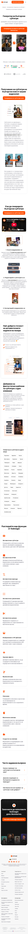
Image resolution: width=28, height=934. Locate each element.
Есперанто (20, 483)
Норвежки (19, 469)
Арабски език (7, 497)
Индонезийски (7, 504)
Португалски (16, 504)
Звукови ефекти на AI (19, 892)
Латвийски (20, 476)
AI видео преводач (19, 894)
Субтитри (17, 904)
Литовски (13, 476)
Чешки (11, 487)
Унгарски (13, 480)
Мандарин (20, 473)
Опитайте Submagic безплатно (14, 819)
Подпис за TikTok (4, 911)
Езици (2, 888)
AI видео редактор (19, 879)
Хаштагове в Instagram (5, 921)
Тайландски (6, 462)
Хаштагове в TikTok (5, 909)
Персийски (6, 455)
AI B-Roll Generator (18, 888)
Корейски (6, 480)
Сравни (16, 902)
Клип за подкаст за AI (19, 883)
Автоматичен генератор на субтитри (15, 7)
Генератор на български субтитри (14, 9)
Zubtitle (16, 908)
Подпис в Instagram (5, 916)
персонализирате (13, 280)
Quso (16, 910)
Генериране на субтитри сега (14, 98)
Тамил (13, 462)
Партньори (3, 886)
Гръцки (5, 483)
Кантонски (14, 490)
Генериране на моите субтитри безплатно (14, 29)
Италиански (15, 497)
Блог (2, 873)
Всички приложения (19, 900)
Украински (14, 459)
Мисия (2, 875)
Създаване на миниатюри (6, 900)
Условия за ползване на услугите (4, 928)
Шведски (20, 462)
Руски (20, 466)
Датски (6, 487)
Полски (13, 469)
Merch (2, 884)
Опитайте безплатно (18, 2)
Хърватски (18, 487)
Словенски (6, 466)
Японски (6, 508)
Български (6, 494)
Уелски (20, 455)
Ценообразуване (4, 877)
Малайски (6, 476)
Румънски (6, 469)
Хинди (19, 480)
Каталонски (6, 490)
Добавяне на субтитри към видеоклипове (20, 877)
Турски (21, 459)
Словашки (14, 466)
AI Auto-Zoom (17, 890)
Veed (16, 912)
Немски (13, 501)
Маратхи (14, 473)
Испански (13, 508)
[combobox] (14, 859)
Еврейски (14, 455)
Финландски (13, 483)
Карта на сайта (4, 890)
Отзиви (3, 879)
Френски (19, 508)
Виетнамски (7, 459)
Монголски (6, 473)
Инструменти (4, 898)
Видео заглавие (4, 907)
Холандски (6, 501)
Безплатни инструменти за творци (7, 903)
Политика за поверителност (13, 928)
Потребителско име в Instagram (6, 919)
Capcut (16, 914)
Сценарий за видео (5, 905)
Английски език (7, 511)
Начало (4, 7)
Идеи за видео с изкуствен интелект (7, 914)
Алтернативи (17, 898)
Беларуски (14, 494)
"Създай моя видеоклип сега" (18, 252)
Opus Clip (17, 906)
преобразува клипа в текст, (12, 135)
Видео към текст (18, 881)
